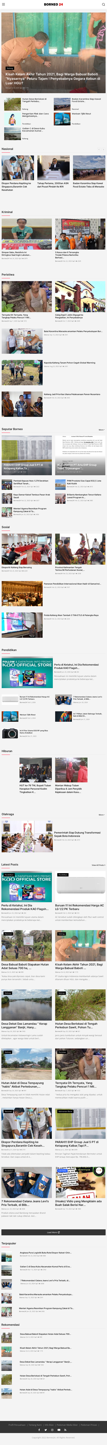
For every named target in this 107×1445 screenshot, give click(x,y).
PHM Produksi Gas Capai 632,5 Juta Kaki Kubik (84, 482)
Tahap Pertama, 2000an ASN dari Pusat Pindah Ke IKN (17, 185)
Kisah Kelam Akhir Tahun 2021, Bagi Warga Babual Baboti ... (79, 966)
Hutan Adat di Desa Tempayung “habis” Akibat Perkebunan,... (22, 1084)
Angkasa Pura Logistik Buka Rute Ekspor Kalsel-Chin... (46, 1252)
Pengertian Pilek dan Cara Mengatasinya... (35, 114)
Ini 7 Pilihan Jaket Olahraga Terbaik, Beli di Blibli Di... (87, 715)
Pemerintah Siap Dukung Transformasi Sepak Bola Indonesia (77, 834)
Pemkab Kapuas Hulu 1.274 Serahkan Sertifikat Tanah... (31, 482)
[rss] (65, 1430)
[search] (103, 4)
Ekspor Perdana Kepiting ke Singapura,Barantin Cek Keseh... (23, 1143)
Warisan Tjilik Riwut (81, 113)
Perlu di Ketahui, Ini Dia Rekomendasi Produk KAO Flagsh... (76, 666)
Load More (52, 1232)
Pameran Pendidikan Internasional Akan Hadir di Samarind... (72, 584)
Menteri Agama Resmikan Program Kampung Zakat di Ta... (30, 509)
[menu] (3, 4)
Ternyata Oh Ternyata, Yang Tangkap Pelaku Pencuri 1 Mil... (16, 316)
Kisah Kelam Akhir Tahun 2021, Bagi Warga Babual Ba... (45, 1348)
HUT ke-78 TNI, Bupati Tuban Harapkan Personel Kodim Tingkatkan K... (35, 788)
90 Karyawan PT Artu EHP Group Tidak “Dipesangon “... (77, 466)
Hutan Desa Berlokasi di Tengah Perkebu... (34, 100)
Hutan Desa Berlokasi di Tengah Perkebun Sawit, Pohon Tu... (76, 1025)
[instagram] (52, 1430)
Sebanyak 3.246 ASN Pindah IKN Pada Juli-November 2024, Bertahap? (88, 186)
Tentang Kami (35, 1424)
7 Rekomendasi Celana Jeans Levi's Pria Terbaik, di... (45, 1280)
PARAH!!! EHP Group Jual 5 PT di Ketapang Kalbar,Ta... (23, 466)
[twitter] (45, 1430)
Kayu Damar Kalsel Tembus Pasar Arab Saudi (32, 496)
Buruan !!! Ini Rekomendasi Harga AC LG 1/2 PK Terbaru (35, 698)
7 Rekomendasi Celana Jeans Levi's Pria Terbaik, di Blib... (87, 698)
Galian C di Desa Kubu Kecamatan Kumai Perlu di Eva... (45, 1266)
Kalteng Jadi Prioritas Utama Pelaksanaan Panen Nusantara (72, 394)
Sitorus (8, 88)
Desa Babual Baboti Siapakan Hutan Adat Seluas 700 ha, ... (25, 966)
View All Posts (98, 865)
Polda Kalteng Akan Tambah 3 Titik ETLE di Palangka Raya (71, 615)
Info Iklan (49, 1424)
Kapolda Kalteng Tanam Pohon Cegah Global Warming (69, 362)
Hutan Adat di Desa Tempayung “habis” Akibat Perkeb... (46, 1389)
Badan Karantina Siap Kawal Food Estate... (86, 100)
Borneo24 (5, 258)
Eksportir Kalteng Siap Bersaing (17, 567)
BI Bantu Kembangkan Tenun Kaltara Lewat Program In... (84, 496)
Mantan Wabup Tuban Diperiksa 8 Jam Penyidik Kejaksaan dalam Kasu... (68, 788)
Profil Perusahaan (17, 1424)
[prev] (5, 52)
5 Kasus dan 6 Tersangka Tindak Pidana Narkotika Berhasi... (67, 255)
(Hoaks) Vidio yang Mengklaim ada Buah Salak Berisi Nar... (78, 1203)
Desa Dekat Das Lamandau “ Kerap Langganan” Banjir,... (46, 1362)
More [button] (101, 430)
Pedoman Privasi (89, 1424)
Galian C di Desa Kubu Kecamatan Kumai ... (33, 129)
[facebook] (39, 1430)
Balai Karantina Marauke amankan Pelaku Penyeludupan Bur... (73, 331)
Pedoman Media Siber (67, 1424)
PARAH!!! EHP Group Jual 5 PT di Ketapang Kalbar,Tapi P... (77, 1143)
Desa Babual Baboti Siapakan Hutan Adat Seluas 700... (45, 1334)
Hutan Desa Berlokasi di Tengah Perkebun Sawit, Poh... (46, 1376)
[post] (53, 53)
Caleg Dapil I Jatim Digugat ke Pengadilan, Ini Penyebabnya (69, 316)
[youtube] (59, 1430)
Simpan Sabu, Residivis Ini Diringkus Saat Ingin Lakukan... (16, 253)
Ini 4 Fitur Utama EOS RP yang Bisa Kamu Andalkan (34, 732)
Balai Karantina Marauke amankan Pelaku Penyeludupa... (46, 1294)
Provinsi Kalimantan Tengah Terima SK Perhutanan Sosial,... (70, 568)
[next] (101, 52)
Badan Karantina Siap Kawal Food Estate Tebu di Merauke (52, 185)
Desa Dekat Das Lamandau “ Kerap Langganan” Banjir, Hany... (24, 1025)
